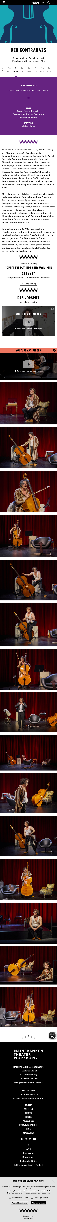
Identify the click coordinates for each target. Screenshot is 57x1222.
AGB (28, 1149)
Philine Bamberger (35, 114)
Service (28, 1116)
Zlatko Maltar (28, 125)
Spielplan (35, 3)
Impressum (28, 1218)
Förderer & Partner (28, 1124)
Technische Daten (28, 1161)
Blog (28, 1128)
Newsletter (28, 1132)
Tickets (28, 1112)
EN (43, 3)
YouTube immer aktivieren (30, 328)
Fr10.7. (49, 70)
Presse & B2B (28, 1120)
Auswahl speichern (19, 1203)
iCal (28, 97)
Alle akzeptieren (38, 1203)
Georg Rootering (32, 111)
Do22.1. (22, 70)
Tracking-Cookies (41, 1198)
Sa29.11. (9, 70)
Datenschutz (28, 1216)
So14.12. (16, 70)
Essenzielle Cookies (20, 1198)
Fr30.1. (29, 70)
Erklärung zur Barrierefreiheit (28, 1165)
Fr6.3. (36, 70)
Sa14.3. (42, 70)
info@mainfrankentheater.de (28, 1082)
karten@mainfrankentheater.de (28, 1098)
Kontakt (28, 1105)
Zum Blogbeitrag (28, 283)
